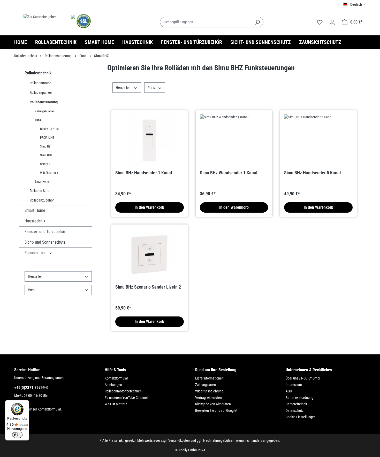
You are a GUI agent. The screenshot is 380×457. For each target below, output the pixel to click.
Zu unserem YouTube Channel (126, 398)
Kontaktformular (49, 409)
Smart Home (35, 210)
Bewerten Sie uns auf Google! (216, 410)
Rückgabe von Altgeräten (213, 404)
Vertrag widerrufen (208, 398)
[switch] (17, 435)
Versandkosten (179, 440)
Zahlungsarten (205, 385)
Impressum (294, 385)
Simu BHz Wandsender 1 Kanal (228, 172)
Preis (31, 290)
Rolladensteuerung (44, 102)
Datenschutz (294, 410)
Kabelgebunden (45, 111)
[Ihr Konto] (332, 22)
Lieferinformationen (209, 378)
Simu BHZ (46, 155)
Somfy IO (45, 164)
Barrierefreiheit (296, 404)
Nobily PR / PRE (49, 129)
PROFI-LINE (47, 138)
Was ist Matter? (116, 404)
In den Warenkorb (149, 207)
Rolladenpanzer (41, 92)
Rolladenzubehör (42, 200)
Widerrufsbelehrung (209, 391)
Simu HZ (45, 146)
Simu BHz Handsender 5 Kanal (312, 172)
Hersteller (35, 276)
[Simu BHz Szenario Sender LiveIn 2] (149, 254)
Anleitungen (113, 385)
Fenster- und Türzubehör (45, 231)
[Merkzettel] (320, 22)
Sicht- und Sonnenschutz (45, 242)
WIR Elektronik (49, 173)
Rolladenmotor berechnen (123, 391)
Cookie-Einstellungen (301, 417)
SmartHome (42, 181)
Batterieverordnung (299, 398)
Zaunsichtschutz (38, 252)
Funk (38, 120)
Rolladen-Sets (39, 191)
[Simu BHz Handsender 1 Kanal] (149, 140)
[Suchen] (257, 22)
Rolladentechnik (38, 73)
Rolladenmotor (40, 83)
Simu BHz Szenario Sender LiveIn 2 (148, 287)
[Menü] (26, 403)
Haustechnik (35, 221)
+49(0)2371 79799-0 (31, 387)
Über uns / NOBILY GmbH (304, 378)
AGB (289, 391)
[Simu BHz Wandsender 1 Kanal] (234, 140)
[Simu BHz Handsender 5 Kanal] (318, 140)
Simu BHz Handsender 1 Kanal (143, 172)
